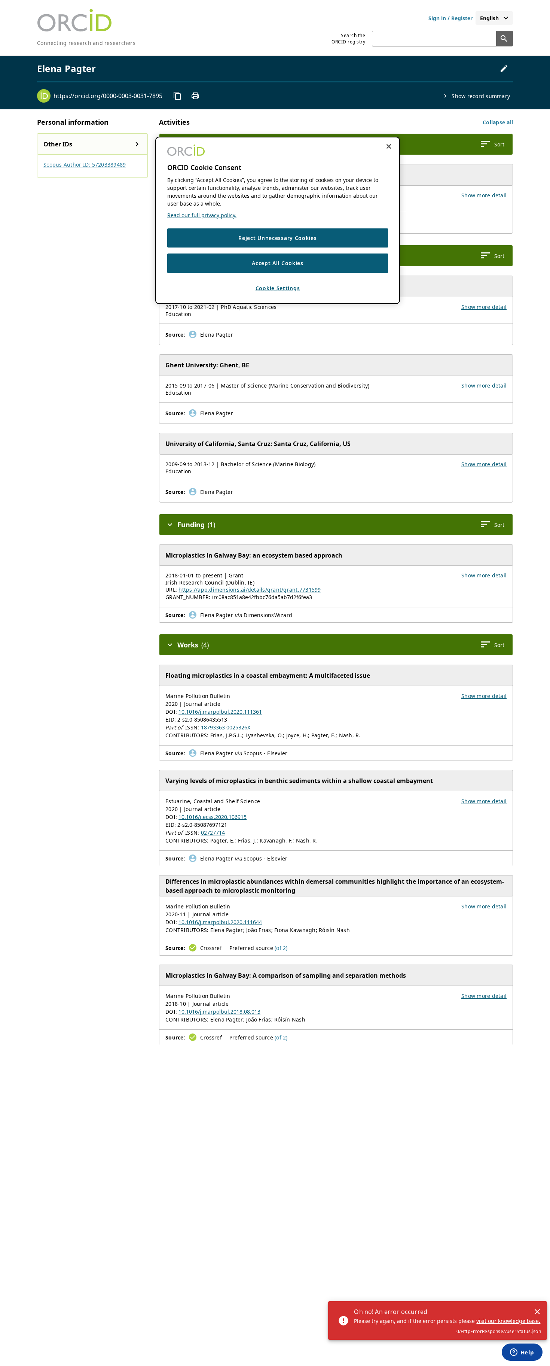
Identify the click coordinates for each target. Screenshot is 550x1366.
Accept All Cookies (277, 263)
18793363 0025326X (225, 727)
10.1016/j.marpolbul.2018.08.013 (219, 1011)
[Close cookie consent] (389, 146)
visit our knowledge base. (508, 1320)
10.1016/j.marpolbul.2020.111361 (220, 711)
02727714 (213, 832)
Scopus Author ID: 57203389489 (84, 164)
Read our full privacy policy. (201, 215)
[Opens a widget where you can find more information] (522, 1353)
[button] (498, 122)
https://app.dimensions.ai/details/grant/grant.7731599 (249, 589)
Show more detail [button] (484, 195)
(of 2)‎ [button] (281, 947)
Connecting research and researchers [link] (86, 42)
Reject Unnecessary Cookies (277, 238)
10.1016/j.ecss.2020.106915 (212, 816)
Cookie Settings (278, 288)
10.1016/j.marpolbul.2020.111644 (220, 922)
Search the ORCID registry (348, 38)
